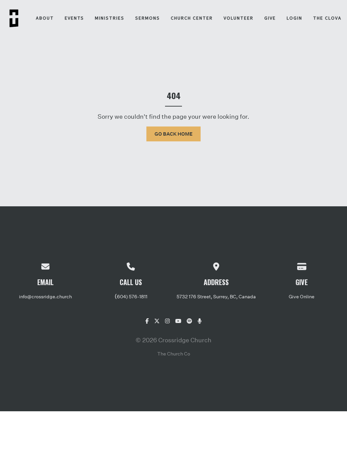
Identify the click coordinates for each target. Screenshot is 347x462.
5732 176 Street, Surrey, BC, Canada (216, 296)
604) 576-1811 (132, 296)
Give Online (301, 296)
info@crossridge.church (45, 296)
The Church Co (173, 353)
